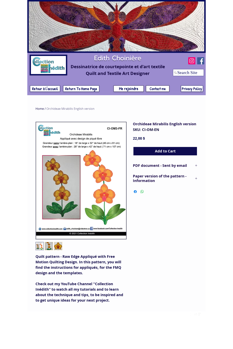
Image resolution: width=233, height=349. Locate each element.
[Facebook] (200, 60)
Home (39, 109)
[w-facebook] (191, 314)
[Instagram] (191, 60)
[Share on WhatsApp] (142, 191)
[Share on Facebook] (135, 191)
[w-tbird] (195, 314)
